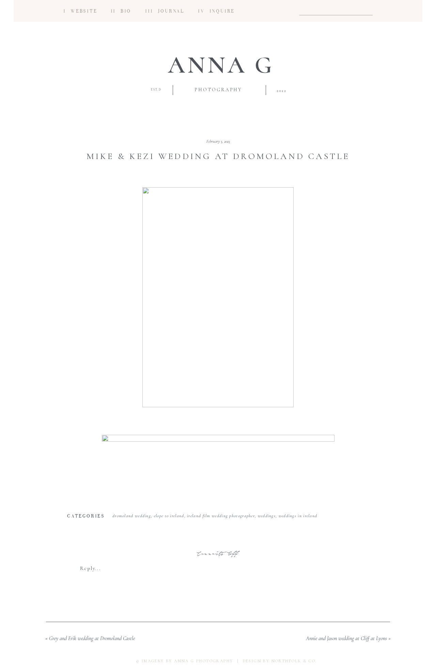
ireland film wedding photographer (221, 516)
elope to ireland (169, 516)
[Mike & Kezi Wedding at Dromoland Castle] (218, 297)
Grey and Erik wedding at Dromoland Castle (92, 638)
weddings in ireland (298, 516)
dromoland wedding (131, 516)
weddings (267, 516)
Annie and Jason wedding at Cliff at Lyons (346, 638)
